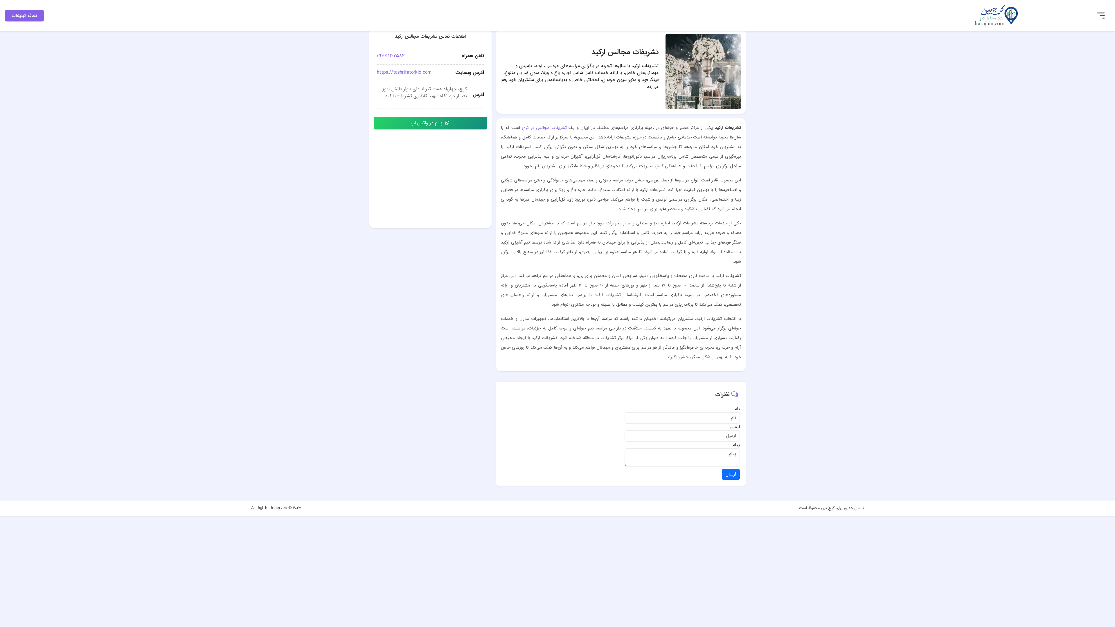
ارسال (731, 474)
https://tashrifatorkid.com (404, 72)
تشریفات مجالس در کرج (544, 127)
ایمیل (735, 427)
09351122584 (391, 56)
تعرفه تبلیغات (24, 15)
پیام (736, 445)
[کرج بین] (996, 15)
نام (737, 409)
